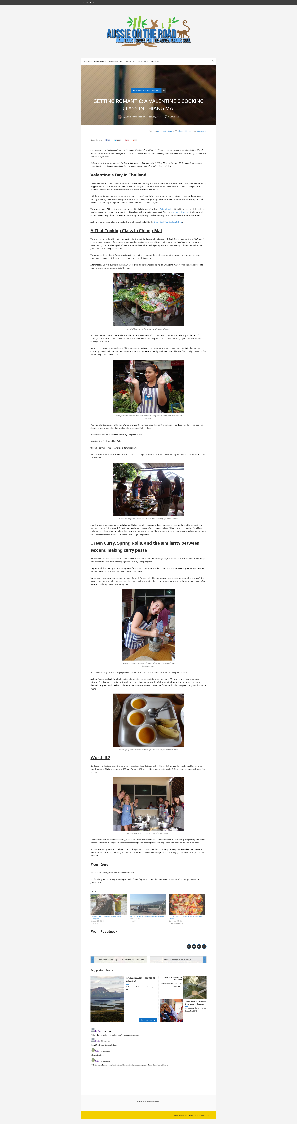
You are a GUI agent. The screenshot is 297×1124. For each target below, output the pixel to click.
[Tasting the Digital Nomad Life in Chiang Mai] (148, 904)
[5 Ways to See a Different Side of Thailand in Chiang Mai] (108, 904)
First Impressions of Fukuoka (173, 978)
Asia (148, 90)
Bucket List (130, 61)
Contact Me (142, 61)
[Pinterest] (93, 2)
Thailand (155, 90)
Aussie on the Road (133, 116)
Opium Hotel (165, 209)
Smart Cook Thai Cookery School (168, 222)
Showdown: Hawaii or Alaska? (140, 979)
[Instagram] (86, 2)
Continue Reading (148, 1020)
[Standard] (163, 90)
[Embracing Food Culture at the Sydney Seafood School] (187, 904)
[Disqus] (148, 1056)
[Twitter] (90, 2)
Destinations (99, 61)
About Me (88, 61)
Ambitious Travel (115, 61)
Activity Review (139, 90)
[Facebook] (83, 2)
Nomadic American (181, 212)
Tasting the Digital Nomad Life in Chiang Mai (147, 916)
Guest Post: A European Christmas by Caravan (195, 1003)
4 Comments (173, 116)
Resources (155, 61)
